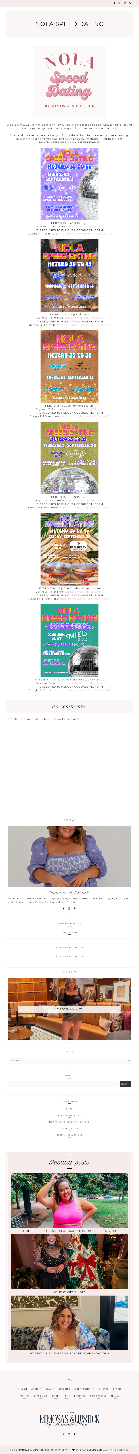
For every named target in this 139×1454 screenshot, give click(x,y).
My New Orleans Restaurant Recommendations (69, 1353)
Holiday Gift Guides (69, 1292)
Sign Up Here (69, 932)
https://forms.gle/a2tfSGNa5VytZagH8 (85, 690)
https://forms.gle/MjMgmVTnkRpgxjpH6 (85, 233)
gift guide (40, 1396)
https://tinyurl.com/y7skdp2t (84, 409)
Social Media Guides (69, 1135)
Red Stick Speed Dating (69, 957)
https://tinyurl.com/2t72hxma (84, 591)
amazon (22, 1389)
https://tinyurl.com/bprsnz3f (84, 683)
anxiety (36, 1389)
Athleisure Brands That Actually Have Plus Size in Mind (69, 1230)
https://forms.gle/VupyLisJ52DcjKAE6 (85, 416)
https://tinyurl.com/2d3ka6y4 (84, 500)
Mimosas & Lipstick (31, 1450)
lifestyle (80, 1396)
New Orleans (98, 1396)
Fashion (25, 1396)
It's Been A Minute (69, 1009)
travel (115, 1396)
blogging (64, 1389)
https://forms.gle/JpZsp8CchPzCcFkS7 (85, 507)
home (66, 1396)
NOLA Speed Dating (69, 1115)
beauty (49, 1389)
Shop (69, 1109)
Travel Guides (69, 1128)
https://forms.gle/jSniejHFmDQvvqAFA (85, 598)
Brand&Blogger (91, 1450)
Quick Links (69, 1101)
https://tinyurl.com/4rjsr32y (84, 226)
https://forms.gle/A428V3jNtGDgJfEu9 (85, 324)
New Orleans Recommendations (69, 1122)
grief (55, 1396)
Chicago (103, 1389)
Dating (117, 1389)
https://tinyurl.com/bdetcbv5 (84, 317)
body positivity (84, 1389)
